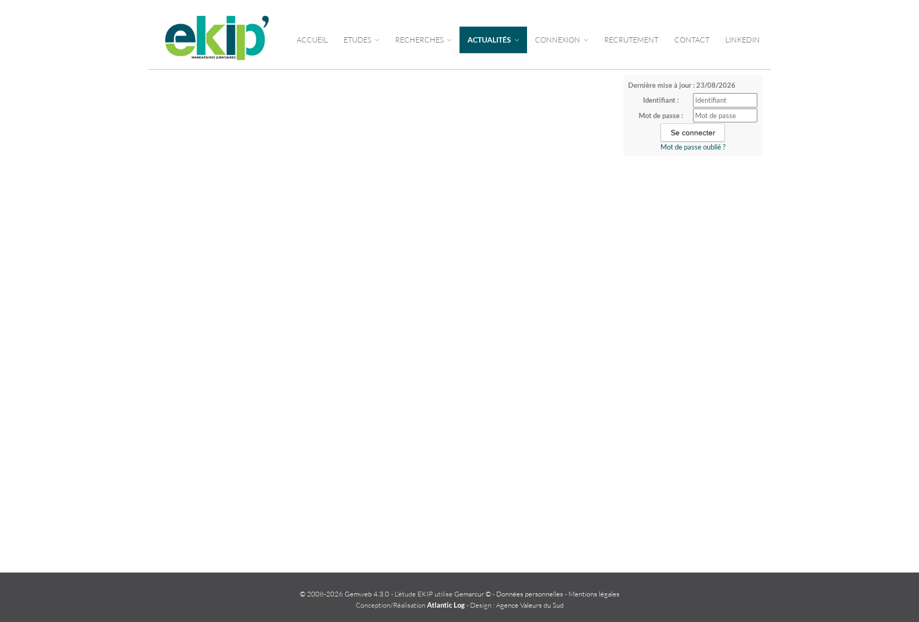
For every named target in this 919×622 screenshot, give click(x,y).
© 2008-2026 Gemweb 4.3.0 (344, 594)
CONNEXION (558, 39)
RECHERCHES (420, 39)
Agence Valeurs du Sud (530, 605)
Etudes (358, 39)
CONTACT (691, 39)
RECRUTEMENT (631, 39)
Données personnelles (529, 594)
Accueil (312, 39)
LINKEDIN (742, 39)
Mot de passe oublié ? (693, 147)
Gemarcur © (472, 594)
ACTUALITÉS (490, 39)
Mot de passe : (661, 115)
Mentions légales (594, 594)
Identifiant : (661, 100)
